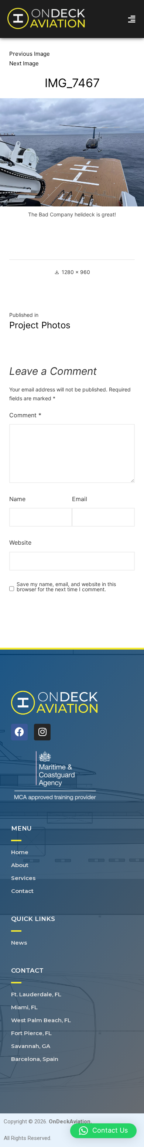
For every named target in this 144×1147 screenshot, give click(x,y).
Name (17, 499)
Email (79, 499)
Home (19, 852)
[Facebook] (19, 732)
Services (23, 877)
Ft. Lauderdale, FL (36, 994)
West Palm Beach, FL (41, 1020)
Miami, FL (24, 1007)
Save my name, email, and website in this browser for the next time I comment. (66, 587)
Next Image (24, 63)
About (19, 865)
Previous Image (29, 53)
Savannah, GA (30, 1046)
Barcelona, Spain (34, 1058)
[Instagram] (42, 732)
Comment (25, 415)
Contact (22, 890)
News (19, 942)
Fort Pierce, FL (31, 1033)
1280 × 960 (76, 272)
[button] (132, 19)
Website (20, 542)
